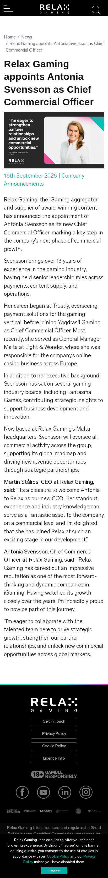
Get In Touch (54, 722)
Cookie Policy (54, 746)
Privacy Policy (54, 734)
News (26, 37)
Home (10, 37)
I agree (54, 870)
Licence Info (54, 759)
